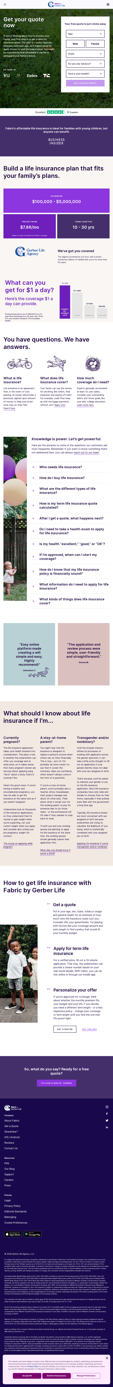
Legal (7, 1200)
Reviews (9, 1142)
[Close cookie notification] (107, 1358)
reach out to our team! (86, 452)
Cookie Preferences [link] (15, 1222)
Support (9, 1174)
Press (7, 1185)
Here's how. (9, 408)
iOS (6, 1137)
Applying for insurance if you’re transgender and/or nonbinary (92, 845)
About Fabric (11, 1120)
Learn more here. (85, 405)
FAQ (6, 1163)
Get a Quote (11, 1126)
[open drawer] (5, 4)
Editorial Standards (15, 1211)
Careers (9, 1179)
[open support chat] (108, 4)
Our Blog (9, 1168)
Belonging (10, 1217)
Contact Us (11, 1148)
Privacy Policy (32, 1366)
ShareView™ (11, 1131)
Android (15, 1137)
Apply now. (59, 405)
